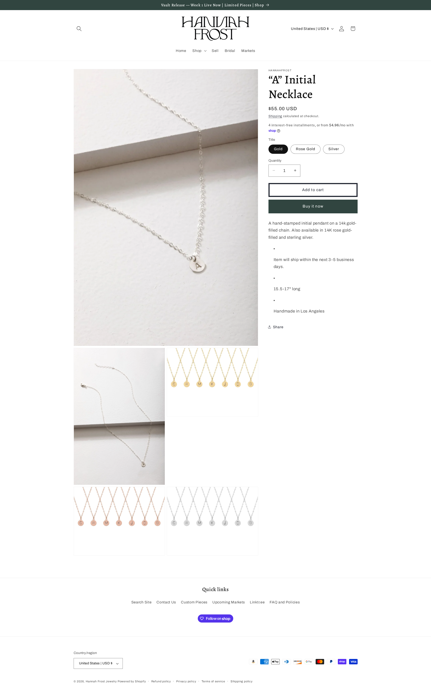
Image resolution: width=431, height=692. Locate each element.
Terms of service (213, 681)
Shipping (275, 116)
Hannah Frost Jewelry (101, 681)
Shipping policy (242, 681)
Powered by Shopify (132, 681)
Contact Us (166, 602)
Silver (333, 149)
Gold (278, 149)
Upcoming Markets (228, 602)
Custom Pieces (194, 602)
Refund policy (161, 681)
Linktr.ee (257, 602)
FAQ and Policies (285, 602)
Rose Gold (305, 149)
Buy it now (313, 206)
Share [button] (278, 327)
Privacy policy (186, 681)
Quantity (275, 160)
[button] (79, 28)
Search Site (141, 602)
